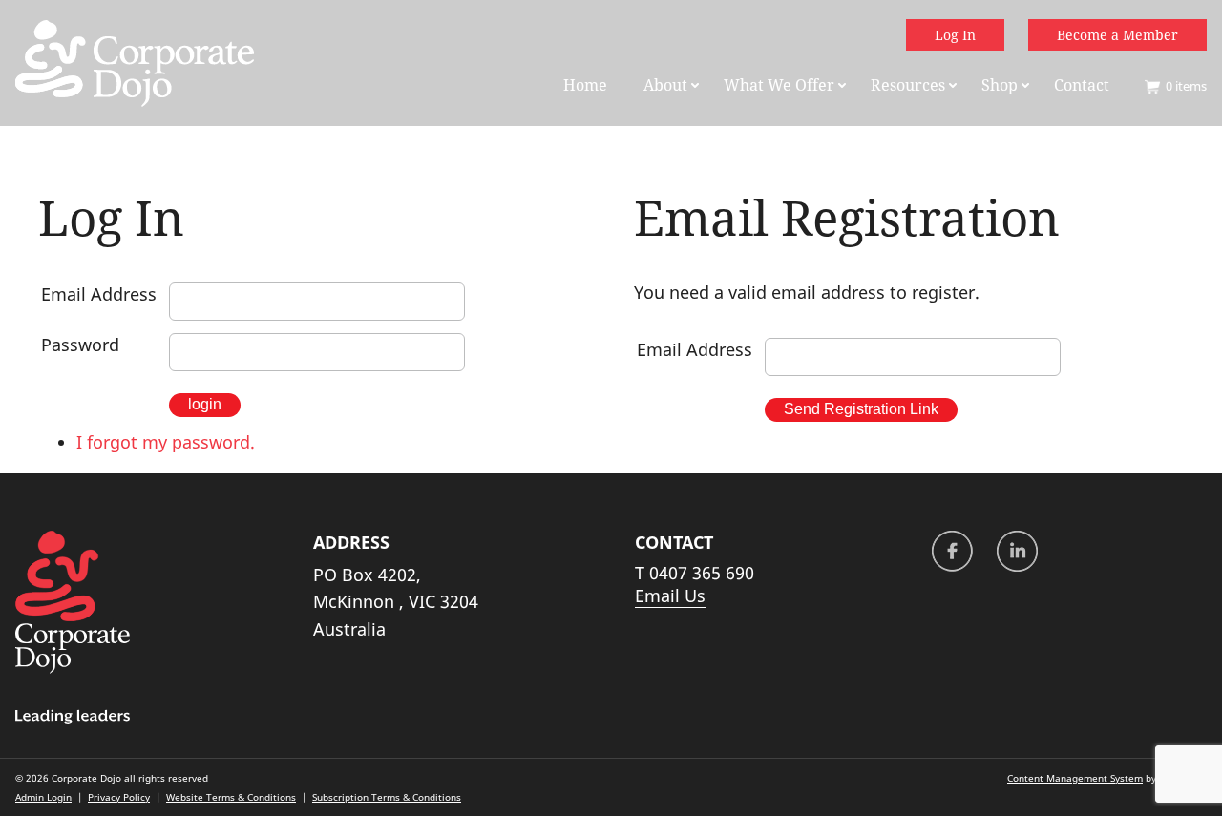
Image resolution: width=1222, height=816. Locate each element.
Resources (908, 84)
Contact (1081, 84)
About (665, 84)
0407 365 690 (701, 572)
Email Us (670, 595)
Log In (955, 35)
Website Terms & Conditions (231, 797)
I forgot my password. (165, 441)
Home (585, 84)
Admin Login (43, 797)
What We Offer (779, 84)
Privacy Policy (119, 797)
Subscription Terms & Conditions (386, 797)
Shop (999, 84)
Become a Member (1117, 35)
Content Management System (1075, 778)
